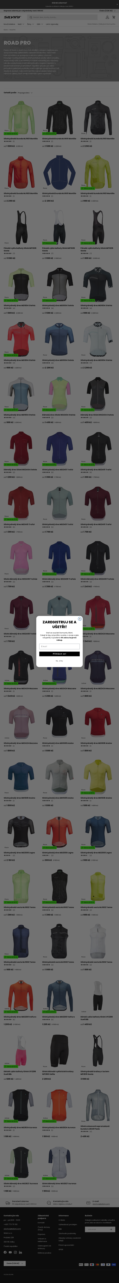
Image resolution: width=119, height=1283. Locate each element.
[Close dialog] (80, 619)
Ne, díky (59, 661)
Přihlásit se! (59, 654)
